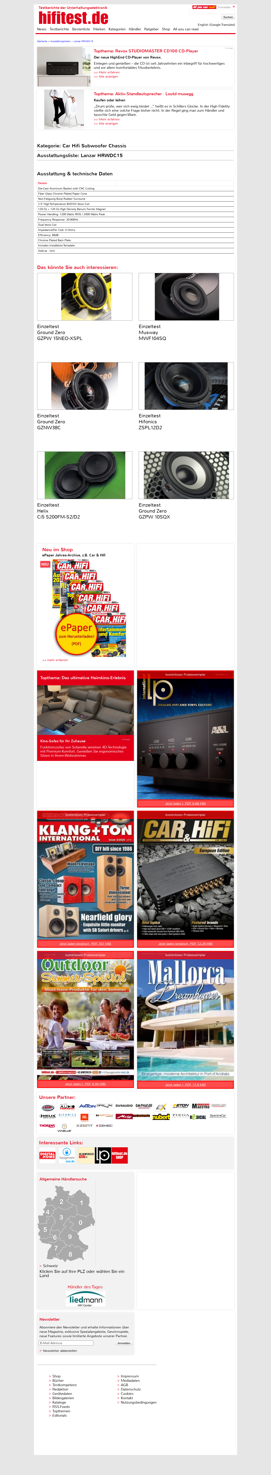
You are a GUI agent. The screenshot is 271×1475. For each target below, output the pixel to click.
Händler (135, 29)
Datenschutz (131, 1389)
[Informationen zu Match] (104, 1118)
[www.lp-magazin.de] (103, 1167)
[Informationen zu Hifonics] (67, 1118)
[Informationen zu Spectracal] (217, 1118)
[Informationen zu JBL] (84, 1118)
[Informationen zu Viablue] (64, 1128)
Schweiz (50, 1265)
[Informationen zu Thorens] (47, 1128)
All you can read (185, 29)
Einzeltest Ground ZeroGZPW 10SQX (154, 511)
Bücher (58, 1380)
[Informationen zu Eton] (180, 1108)
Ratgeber (151, 29)
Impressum (130, 1376)
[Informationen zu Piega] (180, 1118)
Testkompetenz (64, 1385)
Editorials (59, 1415)
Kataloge (59, 1402)
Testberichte (59, 29)
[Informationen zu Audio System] (67, 1108)
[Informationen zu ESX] (161, 1108)
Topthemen (61, 1411)
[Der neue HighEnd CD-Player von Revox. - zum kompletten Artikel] (65, 66)
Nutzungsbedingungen (139, 1402)
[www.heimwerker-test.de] (86, 1167)
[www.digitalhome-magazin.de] (47, 1167)
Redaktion (60, 1389)
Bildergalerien (63, 1398)
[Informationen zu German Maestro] (200, 1108)
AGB (124, 1385)
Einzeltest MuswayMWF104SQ (152, 332)
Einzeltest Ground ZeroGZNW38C (51, 422)
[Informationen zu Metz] (124, 1118)
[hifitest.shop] (119, 1167)
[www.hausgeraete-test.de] (67, 1167)
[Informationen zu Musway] (141, 1118)
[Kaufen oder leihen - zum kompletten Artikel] (65, 109)
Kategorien (117, 29)
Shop (166, 29)
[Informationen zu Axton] (87, 1108)
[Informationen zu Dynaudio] (124, 1108)
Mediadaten (130, 1380)
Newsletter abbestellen (60, 1351)
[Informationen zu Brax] (104, 1108)
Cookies (127, 1393)
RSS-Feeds (61, 1406)
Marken (99, 29)
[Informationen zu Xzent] (84, 1128)
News (41, 29)
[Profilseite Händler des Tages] (85, 1305)
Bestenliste (81, 29)
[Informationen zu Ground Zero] (217, 1108)
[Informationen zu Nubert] (161, 1118)
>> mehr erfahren (55, 660)
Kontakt (127, 1398)
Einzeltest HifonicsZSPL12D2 (150, 422)
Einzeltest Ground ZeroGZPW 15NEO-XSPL (59, 332)
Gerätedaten (62, 1393)
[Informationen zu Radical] (198, 1118)
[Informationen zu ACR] (47, 1108)
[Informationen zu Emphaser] (144, 1108)
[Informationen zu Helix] (47, 1118)
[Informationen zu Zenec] (104, 1128)
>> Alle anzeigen (106, 76)
